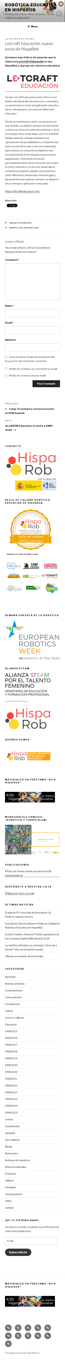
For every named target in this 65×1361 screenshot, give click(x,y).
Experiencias (12, 1126)
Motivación (11, 1153)
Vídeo (8, 1201)
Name (9, 305)
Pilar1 (29, 39)
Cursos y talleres (14, 1017)
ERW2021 (11, 1078)
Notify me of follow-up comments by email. (33, 368)
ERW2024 (11, 1105)
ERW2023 (11, 1099)
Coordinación (12, 1004)
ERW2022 (11, 1085)
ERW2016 (11, 1038)
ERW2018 (11, 1051)
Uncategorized (13, 1194)
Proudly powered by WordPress (22, 1353)
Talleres (9, 1180)
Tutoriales (10, 1187)
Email (9, 322)
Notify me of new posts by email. (27, 375)
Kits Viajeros (12, 1139)
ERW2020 (11, 1065)
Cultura (9, 1010)
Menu (34, 26)
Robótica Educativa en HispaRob (31, 7)
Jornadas (10, 1133)
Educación (11, 1024)
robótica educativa (24, 228)
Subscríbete (18, 1252)
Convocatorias (13, 997)
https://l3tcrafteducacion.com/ (22, 191)
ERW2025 (11, 1112)
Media (8, 1146)
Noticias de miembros (17, 1160)
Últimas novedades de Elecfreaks (24, 956)
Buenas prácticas (15, 983)
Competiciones (13, 990)
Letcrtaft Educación (30, 61)
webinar (9, 1207)
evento (9, 1119)
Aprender (10, 976)
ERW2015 (11, 1031)
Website (10, 339)
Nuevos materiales (15, 1166)
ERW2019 (11, 1058)
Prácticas (10, 1173)
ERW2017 (11, 1044)
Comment (12, 259)
